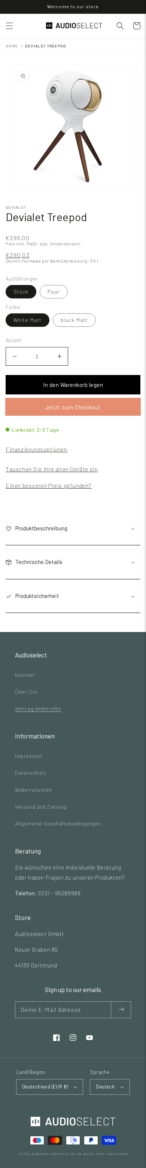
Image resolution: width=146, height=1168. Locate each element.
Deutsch (105, 1087)
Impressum (28, 756)
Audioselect (40, 1154)
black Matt (74, 320)
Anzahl (13, 340)
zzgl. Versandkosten (60, 243)
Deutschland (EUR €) (45, 1087)
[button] (9, 26)
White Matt (27, 320)
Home (12, 46)
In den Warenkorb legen (73, 384)
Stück (20, 291)
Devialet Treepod (46, 46)
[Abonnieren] (121, 1009)
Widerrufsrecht (33, 790)
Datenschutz (30, 772)
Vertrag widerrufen (38, 708)
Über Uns (26, 691)
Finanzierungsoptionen (36, 449)
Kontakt (24, 675)
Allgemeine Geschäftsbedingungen (58, 823)
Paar (54, 291)
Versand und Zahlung (40, 806)
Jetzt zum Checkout (73, 407)
